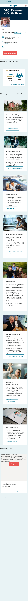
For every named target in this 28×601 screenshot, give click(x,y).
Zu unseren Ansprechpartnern (15, 308)
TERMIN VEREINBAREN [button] (10, 53)
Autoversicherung (11, 208)
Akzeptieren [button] (14, 464)
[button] (25, 5)
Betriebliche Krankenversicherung (11, 400)
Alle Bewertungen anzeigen (17, 84)
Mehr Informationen (12, 128)
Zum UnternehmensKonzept (14, 168)
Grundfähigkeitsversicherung (15, 252)
